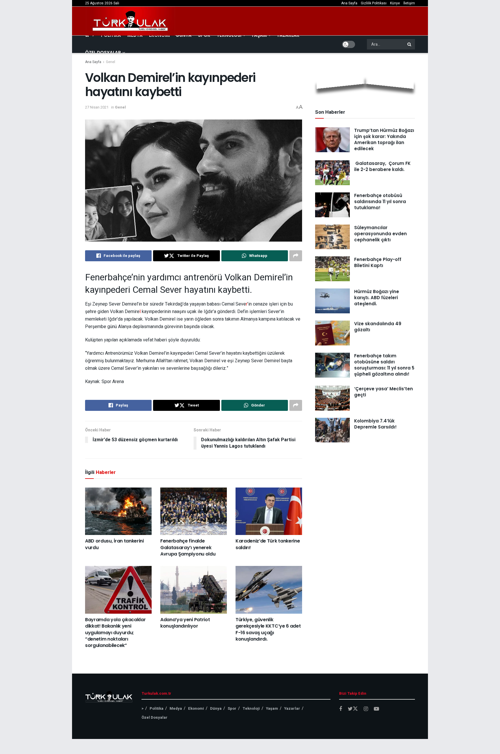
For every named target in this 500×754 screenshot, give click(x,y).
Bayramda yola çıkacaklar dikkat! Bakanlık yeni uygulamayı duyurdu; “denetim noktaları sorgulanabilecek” (115, 632)
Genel (110, 62)
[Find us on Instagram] (366, 709)
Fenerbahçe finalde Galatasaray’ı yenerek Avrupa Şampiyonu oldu (187, 547)
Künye (395, 3)
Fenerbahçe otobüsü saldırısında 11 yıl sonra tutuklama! (380, 201)
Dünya (216, 708)
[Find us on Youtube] (376, 709)
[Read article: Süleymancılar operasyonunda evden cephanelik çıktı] (332, 237)
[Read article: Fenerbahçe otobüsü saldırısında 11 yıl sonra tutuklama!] (332, 204)
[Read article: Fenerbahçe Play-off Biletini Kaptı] (332, 268)
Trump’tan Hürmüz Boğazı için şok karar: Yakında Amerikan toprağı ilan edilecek (384, 139)
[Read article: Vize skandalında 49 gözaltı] (332, 333)
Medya (176, 708)
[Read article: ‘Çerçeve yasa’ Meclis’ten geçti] (332, 398)
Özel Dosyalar (103, 52)
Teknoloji (251, 708)
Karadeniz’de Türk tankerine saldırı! (268, 544)
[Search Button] (410, 44)
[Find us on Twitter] (353, 709)
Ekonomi (196, 708)
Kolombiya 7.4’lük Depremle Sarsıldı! (375, 424)
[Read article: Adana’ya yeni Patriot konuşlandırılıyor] (193, 589)
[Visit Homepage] (130, 21)
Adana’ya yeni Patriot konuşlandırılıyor (185, 622)
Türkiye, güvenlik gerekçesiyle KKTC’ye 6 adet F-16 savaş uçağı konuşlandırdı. (268, 629)
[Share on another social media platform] (295, 255)
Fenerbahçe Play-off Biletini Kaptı (377, 262)
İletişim (409, 3)
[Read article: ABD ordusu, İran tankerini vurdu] (118, 511)
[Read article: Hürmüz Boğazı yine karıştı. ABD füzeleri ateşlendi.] (332, 300)
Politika (156, 708)
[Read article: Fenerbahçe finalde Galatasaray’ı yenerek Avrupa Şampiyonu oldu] (193, 511)
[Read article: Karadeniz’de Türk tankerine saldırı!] (269, 511)
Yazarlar (292, 708)
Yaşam (272, 708)
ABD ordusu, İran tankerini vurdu (114, 544)
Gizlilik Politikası (374, 3)
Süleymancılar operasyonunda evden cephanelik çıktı (380, 234)
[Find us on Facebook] (340, 709)
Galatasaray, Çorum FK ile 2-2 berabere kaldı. (382, 166)
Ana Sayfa (349, 3)
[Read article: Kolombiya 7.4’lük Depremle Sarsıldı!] (332, 430)
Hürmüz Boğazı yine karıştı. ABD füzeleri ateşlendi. (376, 297)
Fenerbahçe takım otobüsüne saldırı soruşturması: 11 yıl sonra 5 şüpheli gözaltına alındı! (384, 365)
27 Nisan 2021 (97, 107)
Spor (232, 708)
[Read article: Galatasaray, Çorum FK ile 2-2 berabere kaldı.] (332, 172)
